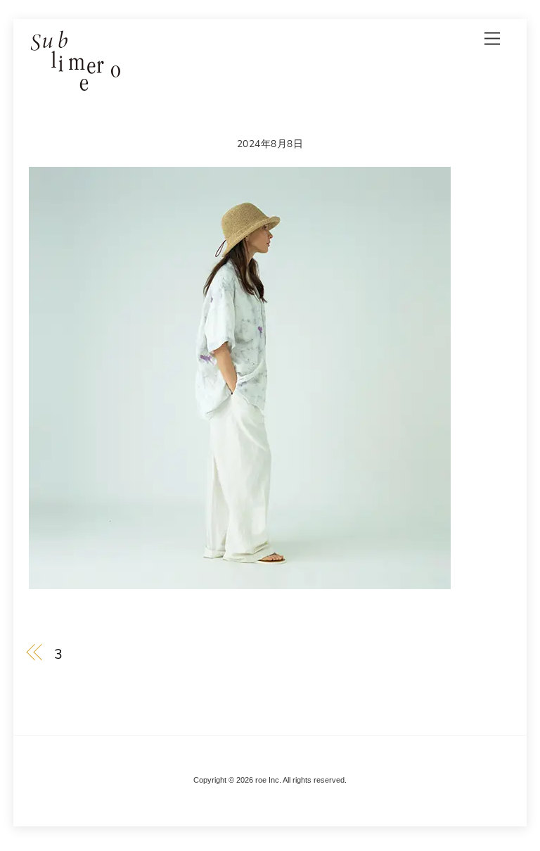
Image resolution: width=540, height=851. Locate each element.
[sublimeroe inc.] (74, 85)
